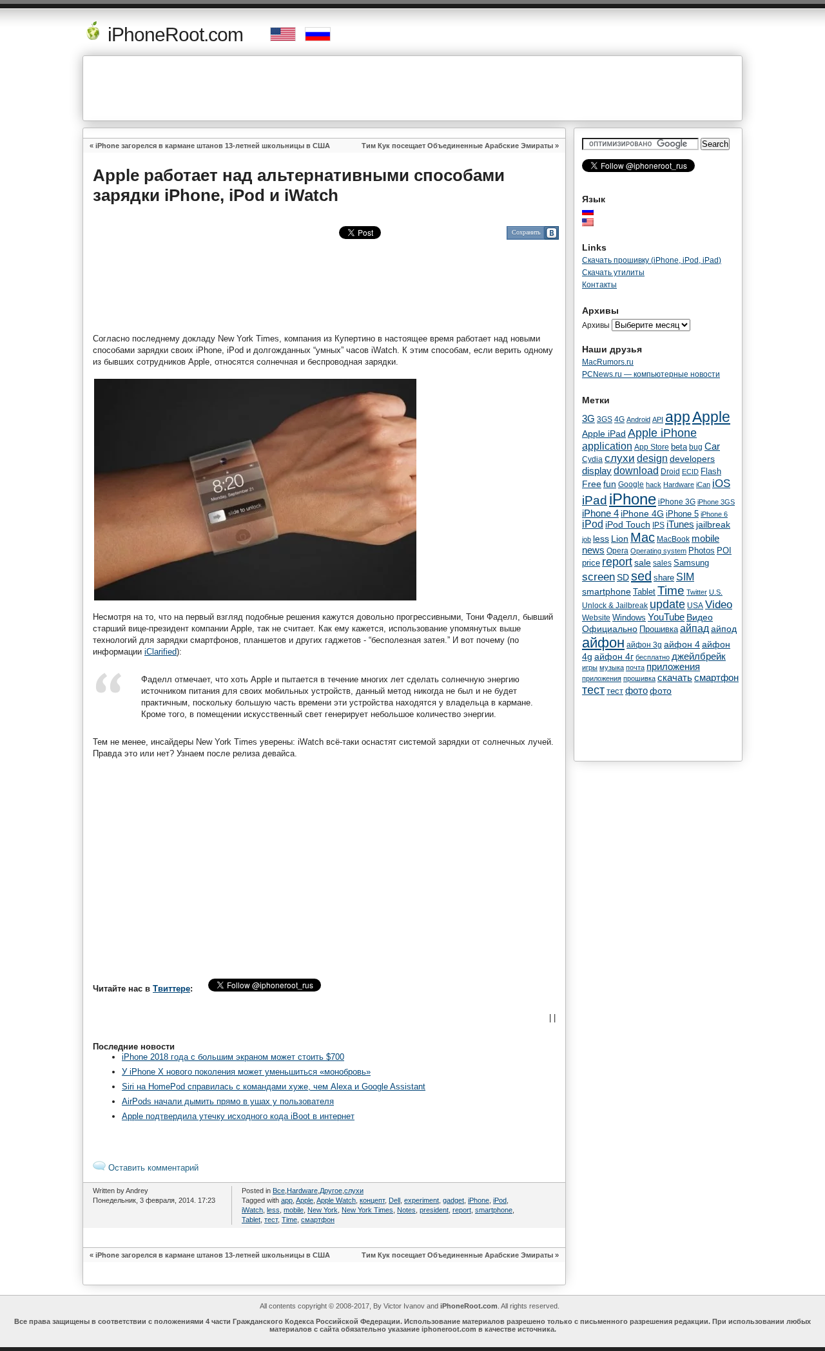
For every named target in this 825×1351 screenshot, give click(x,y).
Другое (331, 1190)
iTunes (680, 524)
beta (679, 447)
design (652, 458)
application (607, 446)
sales (662, 563)
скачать (674, 677)
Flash (711, 471)
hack (653, 484)
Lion (619, 538)
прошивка (639, 678)
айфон (603, 643)
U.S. (716, 592)
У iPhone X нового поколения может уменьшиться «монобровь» (246, 1072)
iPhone (478, 1200)
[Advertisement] (412, 88)
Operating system (658, 551)
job (586, 539)
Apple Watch (336, 1200)
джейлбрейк (699, 656)
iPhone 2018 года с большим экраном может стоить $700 (233, 1057)
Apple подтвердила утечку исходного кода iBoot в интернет (238, 1116)
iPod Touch (627, 524)
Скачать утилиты (613, 272)
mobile (294, 1210)
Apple (304, 1200)
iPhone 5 (682, 514)
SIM (685, 576)
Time (289, 1219)
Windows (629, 617)
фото (636, 690)
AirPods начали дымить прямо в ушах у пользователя (228, 1101)
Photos (701, 550)
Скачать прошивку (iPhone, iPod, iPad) (651, 260)
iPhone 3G (676, 501)
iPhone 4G (642, 513)
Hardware (302, 1190)
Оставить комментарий (152, 1168)
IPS (658, 525)
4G (619, 419)
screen (598, 577)
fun (609, 484)
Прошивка (658, 629)
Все (279, 1190)
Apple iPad (604, 433)
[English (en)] (594, 222)
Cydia (592, 459)
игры (589, 667)
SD (623, 577)
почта (635, 667)
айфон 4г (614, 656)
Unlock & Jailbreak (615, 605)
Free (591, 484)
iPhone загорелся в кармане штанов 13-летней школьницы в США (212, 145)
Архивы (596, 325)
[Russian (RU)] (594, 211)
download (636, 470)
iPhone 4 (600, 513)
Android (638, 419)
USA (695, 605)
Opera (617, 550)
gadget (453, 1200)
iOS (721, 483)
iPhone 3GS (716, 502)
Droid (670, 471)
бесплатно (653, 657)
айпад (694, 628)
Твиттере (171, 988)
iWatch (252, 1210)
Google (631, 484)
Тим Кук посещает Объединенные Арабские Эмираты (457, 145)
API (657, 419)
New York (322, 1210)
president (434, 1210)
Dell (394, 1200)
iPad (594, 500)
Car (712, 446)
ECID (690, 471)
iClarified (160, 651)
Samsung (691, 563)
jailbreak (713, 524)
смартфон (318, 1219)
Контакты (599, 284)
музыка (611, 667)
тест (271, 1219)
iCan (703, 484)
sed (641, 576)
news (593, 550)
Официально (609, 629)
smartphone (493, 1210)
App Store (651, 447)
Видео (699, 617)
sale (642, 562)
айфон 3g (644, 644)
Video (718, 604)
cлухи (354, 1190)
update (667, 604)
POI (724, 550)
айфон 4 (682, 644)
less (273, 1210)
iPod (500, 1200)
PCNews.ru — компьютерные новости (651, 374)
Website (596, 617)
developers (692, 459)
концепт (372, 1200)
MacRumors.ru (608, 362)
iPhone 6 (714, 514)
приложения (673, 667)
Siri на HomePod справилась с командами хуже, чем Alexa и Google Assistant (273, 1086)
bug (696, 447)
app (287, 1200)
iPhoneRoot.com (173, 34)
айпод (724, 629)
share (664, 577)
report (461, 1210)
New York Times (367, 1210)
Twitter (696, 592)
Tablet (251, 1219)
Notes (406, 1210)
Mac (642, 537)
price (591, 563)
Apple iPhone (662, 432)
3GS (604, 419)
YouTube (666, 616)
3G (588, 419)
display (597, 471)
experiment (421, 1200)
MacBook (673, 539)
